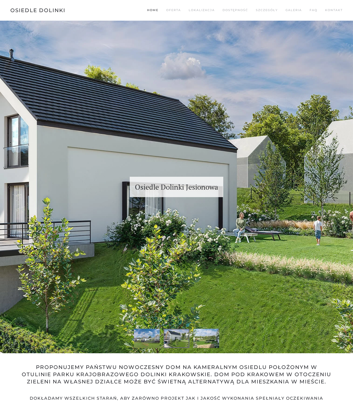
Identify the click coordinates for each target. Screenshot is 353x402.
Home (152, 10)
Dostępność (235, 10)
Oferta (173, 10)
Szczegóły (267, 10)
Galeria (294, 10)
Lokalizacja (202, 10)
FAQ (313, 10)
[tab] (147, 338)
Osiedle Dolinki (37, 10)
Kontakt (334, 10)
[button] (9, 187)
